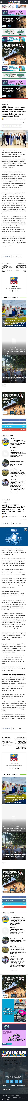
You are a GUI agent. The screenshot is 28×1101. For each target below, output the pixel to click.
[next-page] (5, 385)
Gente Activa (14, 318)
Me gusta (23, 419)
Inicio (3, 102)
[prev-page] (3, 385)
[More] (20, 126)
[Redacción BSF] (3, 119)
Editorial (13, 375)
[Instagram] (12, 290)
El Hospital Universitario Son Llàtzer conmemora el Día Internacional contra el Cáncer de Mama (7, 268)
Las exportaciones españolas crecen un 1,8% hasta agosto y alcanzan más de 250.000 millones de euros (21, 268)
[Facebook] (9, 290)
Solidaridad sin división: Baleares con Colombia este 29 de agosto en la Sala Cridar (14, 379)
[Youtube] (18, 290)
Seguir (23, 423)
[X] (15, 290)
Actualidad (7, 102)
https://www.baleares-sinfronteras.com (14, 288)
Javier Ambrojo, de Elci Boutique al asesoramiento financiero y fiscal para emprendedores (14, 351)
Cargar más (13, 493)
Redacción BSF (10, 119)
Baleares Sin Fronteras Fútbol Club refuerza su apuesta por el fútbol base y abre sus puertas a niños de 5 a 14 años (18, 473)
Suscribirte (22, 429)
